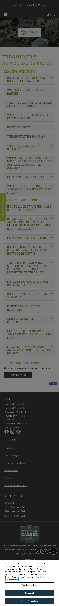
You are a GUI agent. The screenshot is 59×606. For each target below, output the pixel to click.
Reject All (29, 593)
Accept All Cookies (29, 601)
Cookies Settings (29, 585)
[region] (29, 583)
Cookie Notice (12, 580)
